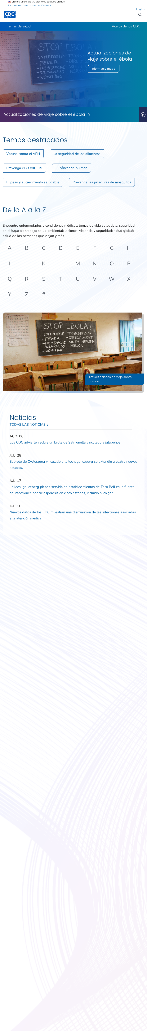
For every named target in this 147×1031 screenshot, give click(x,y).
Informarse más (102, 69)
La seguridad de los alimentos (76, 153)
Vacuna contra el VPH (23, 153)
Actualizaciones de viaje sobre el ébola (44, 114)
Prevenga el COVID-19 (24, 168)
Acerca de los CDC (126, 26)
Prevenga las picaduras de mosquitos (102, 182)
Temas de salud (19, 26)
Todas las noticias (28, 424)
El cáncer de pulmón (71, 168)
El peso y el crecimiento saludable (32, 182)
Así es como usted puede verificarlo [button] (29, 5)
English (140, 9)
